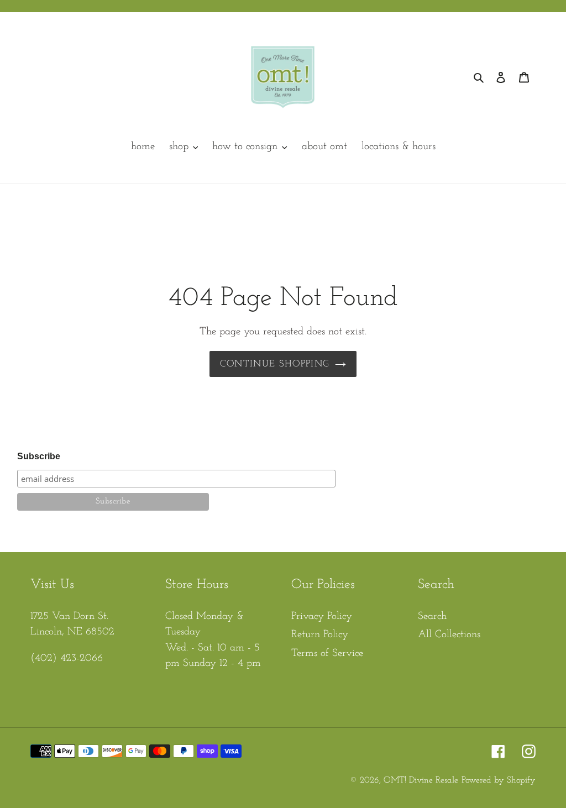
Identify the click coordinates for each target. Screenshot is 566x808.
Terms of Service (327, 653)
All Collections (449, 634)
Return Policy (319, 634)
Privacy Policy (321, 616)
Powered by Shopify (499, 780)
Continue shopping (274, 364)
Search (432, 616)
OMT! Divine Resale (421, 780)
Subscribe (38, 456)
